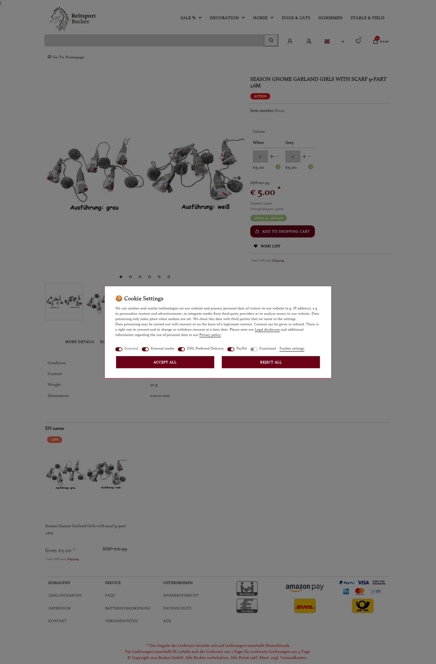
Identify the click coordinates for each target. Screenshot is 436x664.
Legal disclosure (267, 329)
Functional (267, 348)
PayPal (241, 348)
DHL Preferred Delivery (205, 348)
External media (162, 348)
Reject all (271, 362)
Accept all (165, 362)
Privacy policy (210, 334)
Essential (131, 348)
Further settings (292, 348)
